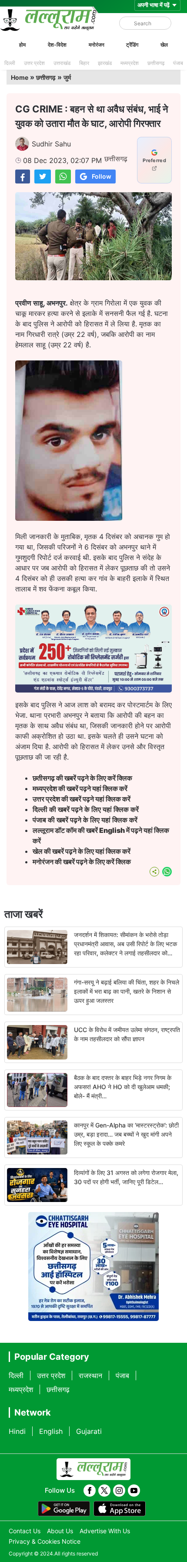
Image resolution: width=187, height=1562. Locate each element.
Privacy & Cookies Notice (44, 1541)
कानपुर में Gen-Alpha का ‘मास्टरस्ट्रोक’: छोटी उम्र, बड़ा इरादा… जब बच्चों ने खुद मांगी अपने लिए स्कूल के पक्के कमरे (126, 1134)
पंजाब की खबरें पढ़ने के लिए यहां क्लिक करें (85, 819)
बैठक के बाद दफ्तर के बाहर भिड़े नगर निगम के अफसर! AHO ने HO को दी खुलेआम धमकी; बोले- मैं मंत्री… (122, 1087)
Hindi (17, 1431)
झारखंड (105, 63)
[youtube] (133, 1490)
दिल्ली (9, 63)
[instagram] (119, 1490)
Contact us (24, 1531)
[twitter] (104, 1490)
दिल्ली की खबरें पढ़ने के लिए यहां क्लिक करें (86, 809)
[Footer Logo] (93, 1469)
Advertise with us (105, 1531)
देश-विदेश (57, 44)
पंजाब (178, 63)
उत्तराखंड (61, 63)
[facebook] (89, 1490)
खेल (164, 44)
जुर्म (67, 77)
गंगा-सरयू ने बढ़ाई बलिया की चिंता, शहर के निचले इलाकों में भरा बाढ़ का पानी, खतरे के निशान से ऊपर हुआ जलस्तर (126, 991)
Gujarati (89, 1431)
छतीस (83, 778)
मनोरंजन (96, 44)
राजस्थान (90, 1375)
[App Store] (120, 1509)
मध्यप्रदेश (129, 63)
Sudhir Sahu (51, 143)
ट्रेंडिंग (132, 44)
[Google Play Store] (64, 1509)
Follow (101, 176)
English (51, 1431)
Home (19, 77)
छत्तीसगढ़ (155, 63)
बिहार (84, 63)
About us (60, 1531)
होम (22, 44)
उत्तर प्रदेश (34, 63)
